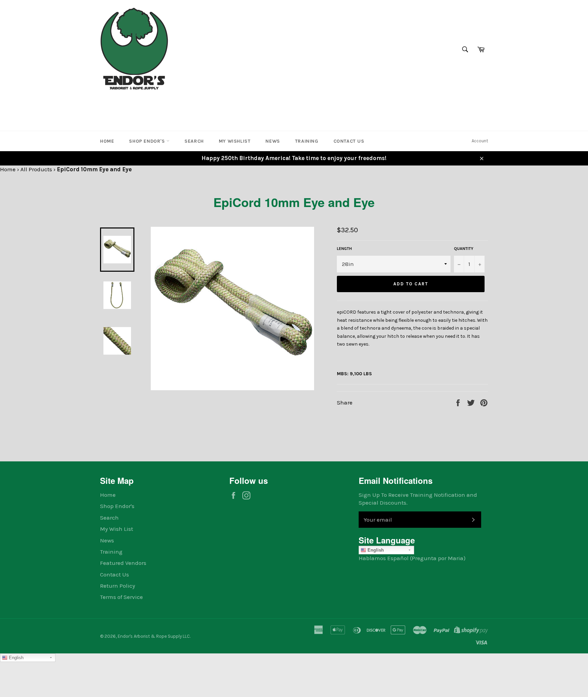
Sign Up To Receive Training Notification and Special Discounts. (418, 498)
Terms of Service (121, 596)
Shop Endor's (147, 141)
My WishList (235, 141)
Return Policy (117, 585)
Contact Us (348, 141)
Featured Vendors (123, 562)
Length (344, 248)
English (375, 550)
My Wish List (116, 528)
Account (480, 140)
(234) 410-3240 (121, 103)
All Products (36, 169)
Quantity (463, 248)
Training (306, 141)
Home (107, 141)
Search (194, 141)
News (272, 141)
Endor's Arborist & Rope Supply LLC (154, 636)
